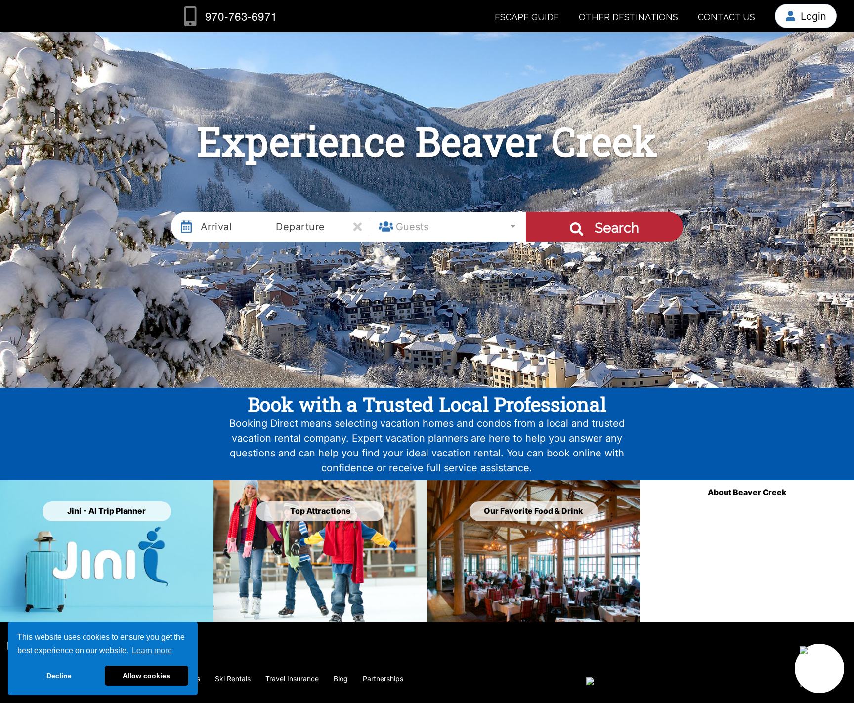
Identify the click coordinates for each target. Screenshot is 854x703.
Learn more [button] (152, 650)
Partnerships (383, 678)
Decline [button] (59, 676)
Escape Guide (527, 17)
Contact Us (726, 17)
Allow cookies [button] (146, 676)
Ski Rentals (233, 678)
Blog (341, 678)
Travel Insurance (292, 678)
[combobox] (447, 227)
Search (615, 228)
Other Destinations (628, 17)
